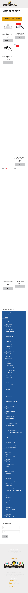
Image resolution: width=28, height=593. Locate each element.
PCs (6, 495)
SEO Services (9, 575)
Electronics (8, 363)
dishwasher (8, 361)
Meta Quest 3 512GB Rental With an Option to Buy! (8, 34)
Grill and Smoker (10, 339)
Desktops (8, 497)
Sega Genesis (10, 461)
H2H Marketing (18, 575)
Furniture (8, 476)
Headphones (9, 396)
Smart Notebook (10, 411)
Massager (10, 372)
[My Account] (22, 3)
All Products (8, 312)
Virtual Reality (10, 464)
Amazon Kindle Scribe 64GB (15, 435)
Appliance (7, 319)
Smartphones (10, 421)
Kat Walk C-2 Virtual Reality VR (13, 490)
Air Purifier (9, 324)
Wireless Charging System (13, 444)
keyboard (8, 399)
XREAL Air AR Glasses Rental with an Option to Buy (8, 56)
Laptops (8, 500)
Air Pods (8, 375)
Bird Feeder (8, 356)
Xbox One (8, 514)
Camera (8, 389)
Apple (6, 317)
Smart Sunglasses (9, 504)
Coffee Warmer (10, 331)
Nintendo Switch (10, 456)
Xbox (7, 466)
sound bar (10, 384)
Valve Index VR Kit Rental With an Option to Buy (20, 159)
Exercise (8, 473)
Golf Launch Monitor (13, 423)
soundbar (10, 387)
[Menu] (19, 3)
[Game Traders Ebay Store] (16, 556)
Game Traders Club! (14, 549)
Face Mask (7, 449)
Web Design (19, 574)
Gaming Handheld (12, 394)
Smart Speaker (10, 416)
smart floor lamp (10, 481)
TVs (7, 437)
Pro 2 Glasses (10, 406)
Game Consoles (9, 452)
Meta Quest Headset (11, 401)
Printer (8, 403)
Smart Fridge (9, 341)
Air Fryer (8, 321)
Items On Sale (8, 483)
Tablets (8, 428)
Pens (6, 502)
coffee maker (10, 329)
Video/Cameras (10, 440)
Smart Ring (9, 413)
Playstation (9, 459)
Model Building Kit (11, 488)
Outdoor (8, 478)
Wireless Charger (10, 442)
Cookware (9, 314)
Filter (5, 536)
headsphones (8, 469)
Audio (7, 382)
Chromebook (8, 358)
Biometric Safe (12, 367)
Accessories (9, 365)
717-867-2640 (14, 558)
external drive (11, 370)
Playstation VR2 (20, 33)
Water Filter (9, 353)
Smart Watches (10, 418)
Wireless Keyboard (11, 447)
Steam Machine (10, 351)
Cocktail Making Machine (12, 326)
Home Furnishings (9, 471)
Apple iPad (9, 380)
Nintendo (8, 454)
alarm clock (9, 377)
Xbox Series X (10, 516)
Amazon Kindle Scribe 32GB (15, 432)
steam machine (10, 425)
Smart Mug (9, 343)
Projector (8, 408)
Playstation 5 (10, 511)
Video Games (8, 507)
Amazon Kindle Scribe (13, 430)
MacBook (7, 493)
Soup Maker (9, 348)
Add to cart (8, 40)
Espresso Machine (11, 334)
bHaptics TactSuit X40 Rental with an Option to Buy (8, 283)
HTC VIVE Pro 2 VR (20, 281)
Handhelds (9, 392)
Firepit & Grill (9, 336)
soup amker (9, 346)
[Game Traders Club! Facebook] (12, 556)
